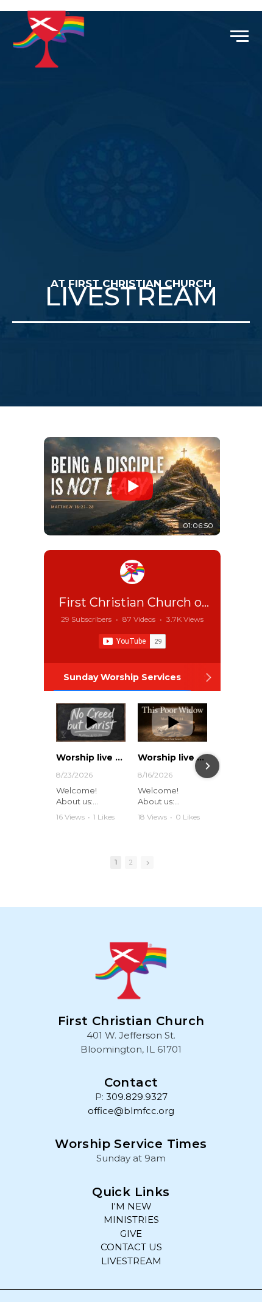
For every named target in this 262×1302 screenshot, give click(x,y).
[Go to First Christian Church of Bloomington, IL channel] (132, 572)
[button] (239, 35)
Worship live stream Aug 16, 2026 (172, 757)
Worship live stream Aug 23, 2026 (91, 757)
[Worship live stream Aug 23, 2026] (91, 722)
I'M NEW (131, 1206)
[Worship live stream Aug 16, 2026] (172, 722)
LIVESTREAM (131, 1261)
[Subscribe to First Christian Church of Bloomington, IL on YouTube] (132, 641)
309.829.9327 (137, 1096)
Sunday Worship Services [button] (122, 677)
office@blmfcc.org (131, 1110)
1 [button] (116, 862)
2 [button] (131, 862)
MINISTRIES (131, 1219)
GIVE (131, 1233)
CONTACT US (131, 1247)
